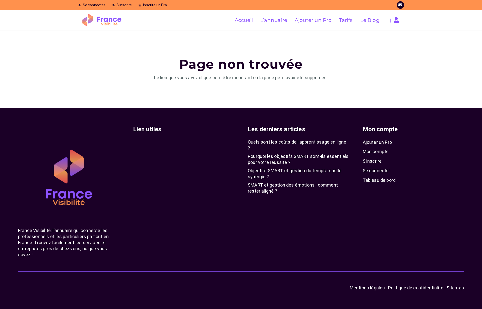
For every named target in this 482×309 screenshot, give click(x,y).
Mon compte (376, 151)
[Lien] (397, 20)
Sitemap (455, 287)
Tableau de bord (379, 180)
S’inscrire (372, 161)
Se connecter (376, 170)
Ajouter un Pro (377, 142)
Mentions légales (367, 287)
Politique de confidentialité (415, 287)
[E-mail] (400, 5)
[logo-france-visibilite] (102, 20)
